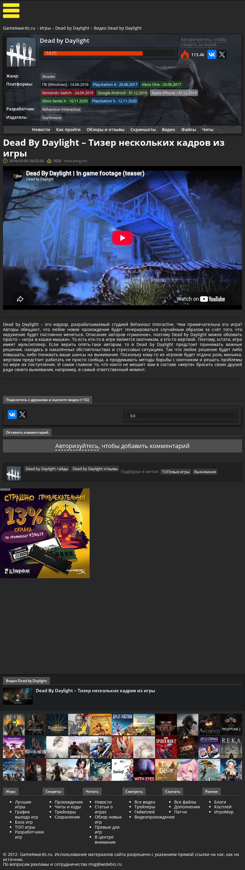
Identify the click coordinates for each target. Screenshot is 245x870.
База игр (24, 822)
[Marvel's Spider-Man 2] (166, 747)
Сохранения (67, 817)
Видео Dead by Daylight (118, 28)
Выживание (205, 471)
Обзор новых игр (108, 819)
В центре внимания (105, 839)
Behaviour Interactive (61, 109)
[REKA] (231, 747)
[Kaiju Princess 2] (188, 770)
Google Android (111, 92)
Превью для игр (107, 829)
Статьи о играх (104, 809)
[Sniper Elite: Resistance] (79, 747)
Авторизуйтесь (77, 446)
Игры (45, 28)
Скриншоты (143, 129)
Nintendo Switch (57, 92)
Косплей (223, 807)
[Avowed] (209, 725)
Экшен (48, 76)
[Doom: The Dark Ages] (188, 747)
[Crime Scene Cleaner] (79, 725)
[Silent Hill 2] (57, 747)
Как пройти (68, 129)
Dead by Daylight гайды (47, 468)
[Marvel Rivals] (123, 770)
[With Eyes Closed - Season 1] (144, 770)
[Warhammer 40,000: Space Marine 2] (101, 747)
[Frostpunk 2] (231, 725)
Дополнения (187, 807)
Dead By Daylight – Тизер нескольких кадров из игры (95, 690)
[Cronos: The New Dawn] (36, 770)
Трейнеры (65, 812)
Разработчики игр (29, 834)
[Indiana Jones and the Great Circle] (101, 725)
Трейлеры (144, 807)
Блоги (220, 802)
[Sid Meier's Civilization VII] (144, 747)
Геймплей (144, 812)
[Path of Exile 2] (166, 725)
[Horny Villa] (79, 770)
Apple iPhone (163, 92)
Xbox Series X (54, 101)
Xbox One (151, 84)
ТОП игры (25, 827)
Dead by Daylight (72, 28)
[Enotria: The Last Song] (57, 770)
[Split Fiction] (123, 725)
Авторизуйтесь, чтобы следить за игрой (203, 42)
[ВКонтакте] (211, 54)
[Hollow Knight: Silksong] (123, 747)
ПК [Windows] (54, 84)
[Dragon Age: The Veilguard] (14, 747)
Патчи (180, 812)
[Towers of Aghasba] (209, 770)
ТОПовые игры (176, 471)
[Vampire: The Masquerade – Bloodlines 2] (36, 747)
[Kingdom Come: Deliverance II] (57, 725)
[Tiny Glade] (166, 770)
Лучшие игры (23, 804)
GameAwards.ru (19, 28)
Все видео (144, 802)
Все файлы (185, 802)
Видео (168, 129)
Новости (41, 129)
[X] (222, 54)
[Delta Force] (188, 725)
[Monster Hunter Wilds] (14, 770)
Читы (207, 129)
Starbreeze (51, 117)
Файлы (188, 129)
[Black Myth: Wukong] (36, 725)
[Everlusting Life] (231, 770)
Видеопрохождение (154, 817)
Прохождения (69, 802)
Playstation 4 (104, 84)
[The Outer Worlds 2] (101, 770)
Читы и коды (68, 807)
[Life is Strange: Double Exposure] (209, 747)
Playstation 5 (103, 101)
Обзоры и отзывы (105, 129)
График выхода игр (26, 814)
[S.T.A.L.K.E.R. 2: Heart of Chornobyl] (14, 725)
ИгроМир (224, 812)
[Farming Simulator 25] (144, 725)
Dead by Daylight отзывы (95, 468)
